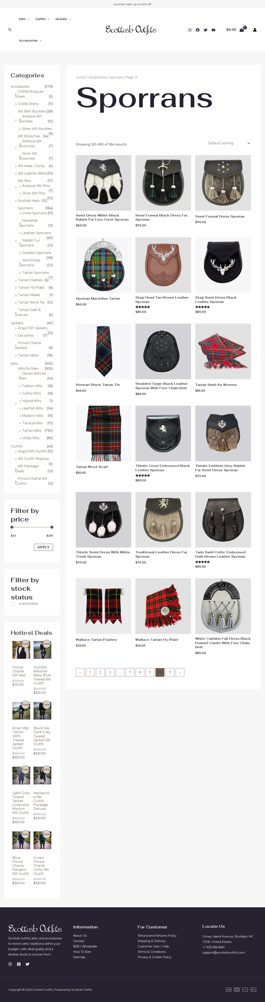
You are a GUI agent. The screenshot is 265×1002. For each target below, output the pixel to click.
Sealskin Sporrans (36, 253)
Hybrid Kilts (31, 401)
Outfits (17, 446)
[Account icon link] (255, 30)
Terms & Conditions (152, 952)
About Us (80, 935)
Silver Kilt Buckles (37, 129)
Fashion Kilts (32, 386)
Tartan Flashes (30, 280)
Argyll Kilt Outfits (32, 451)
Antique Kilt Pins (35, 186)
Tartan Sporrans (35, 273)
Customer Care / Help (153, 946)
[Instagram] (190, 30)
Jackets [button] (61, 19)
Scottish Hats (29, 201)
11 (170, 672)
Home (81, 77)
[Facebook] (198, 30)
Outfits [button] (40, 19)
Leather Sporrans (36, 233)
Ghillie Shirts (28, 104)
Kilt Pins (24, 181)
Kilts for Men (28, 369)
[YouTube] (213, 30)
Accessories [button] (28, 40)
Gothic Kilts (31, 393)
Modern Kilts (32, 416)
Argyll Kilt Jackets (32, 328)
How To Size (82, 952)
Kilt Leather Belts (32, 173)
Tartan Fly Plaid (31, 287)
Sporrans (25, 208)
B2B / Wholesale (85, 946)
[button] (10, 29)
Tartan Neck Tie (31, 302)
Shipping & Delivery (152, 941)
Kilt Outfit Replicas (33, 459)
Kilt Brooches (29, 136)
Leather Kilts (32, 408)
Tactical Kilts (32, 423)
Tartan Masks (29, 295)
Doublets (26, 335)
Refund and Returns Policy (157, 935)
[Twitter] (205, 30)
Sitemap (79, 957)
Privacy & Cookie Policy (154, 957)
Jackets (17, 323)
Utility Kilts (30, 438)
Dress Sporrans (34, 213)
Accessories (20, 86)
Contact (79, 941)
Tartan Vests (28, 355)
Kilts (14, 364)
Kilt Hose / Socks (31, 166)
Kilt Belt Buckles (32, 111)
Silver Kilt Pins (33, 193)
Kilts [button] (22, 19)
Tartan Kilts (31, 431)
